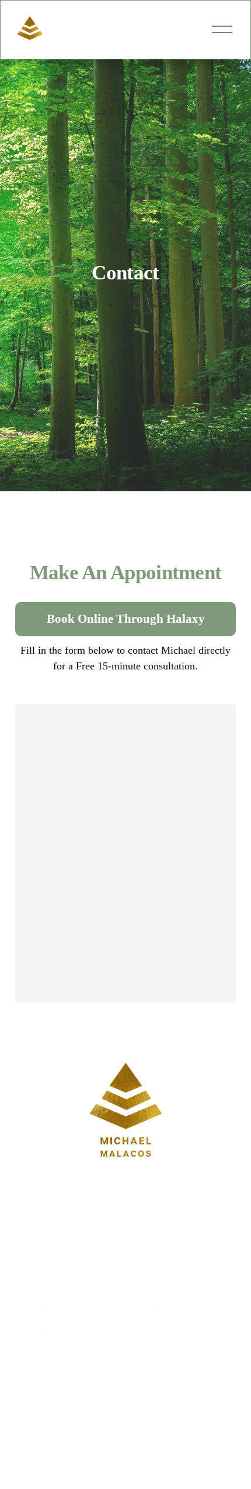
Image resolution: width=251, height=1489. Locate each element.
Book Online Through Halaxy (126, 619)
